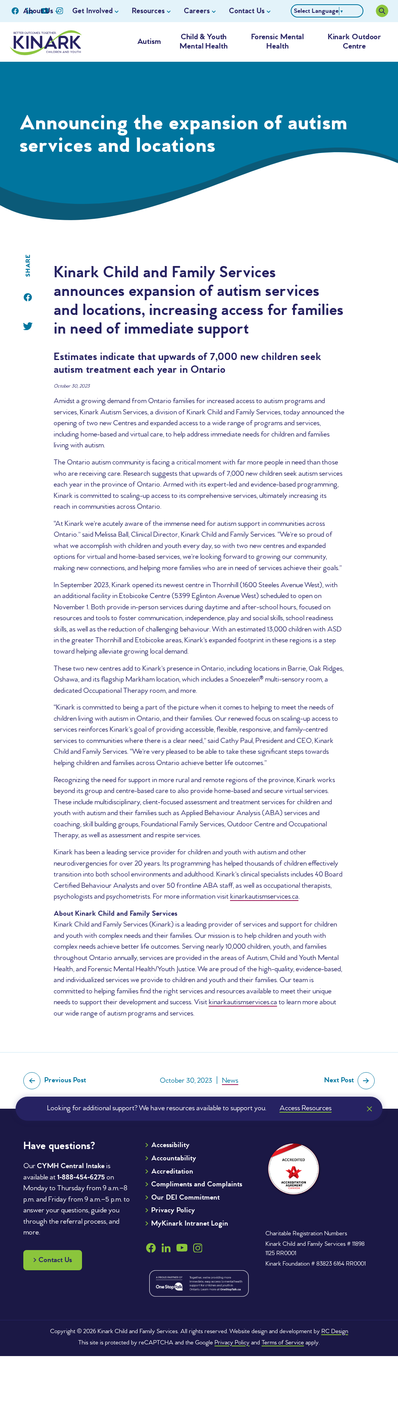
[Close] (369, 1109)
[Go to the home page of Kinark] (46, 42)
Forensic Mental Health (277, 41)
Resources (148, 11)
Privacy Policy (173, 1210)
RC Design (334, 1331)
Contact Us (247, 11)
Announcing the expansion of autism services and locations (183, 135)
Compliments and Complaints (196, 1184)
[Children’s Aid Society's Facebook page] (15, 11)
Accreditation (172, 1171)
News (230, 1080)
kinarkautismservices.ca (264, 896)
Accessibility (170, 1145)
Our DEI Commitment (185, 1197)
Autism (149, 42)
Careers (197, 11)
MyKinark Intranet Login (189, 1223)
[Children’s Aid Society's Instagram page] (197, 1248)
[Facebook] (28, 297)
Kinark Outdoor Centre (354, 41)
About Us (38, 11)
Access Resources (305, 1108)
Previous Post (65, 1080)
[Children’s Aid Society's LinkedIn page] (166, 1248)
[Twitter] (28, 326)
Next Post (339, 1080)
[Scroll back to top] (376, 1355)
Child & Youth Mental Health (204, 41)
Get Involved (92, 11)
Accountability (173, 1158)
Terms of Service (283, 1342)
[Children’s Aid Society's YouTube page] (182, 1248)
